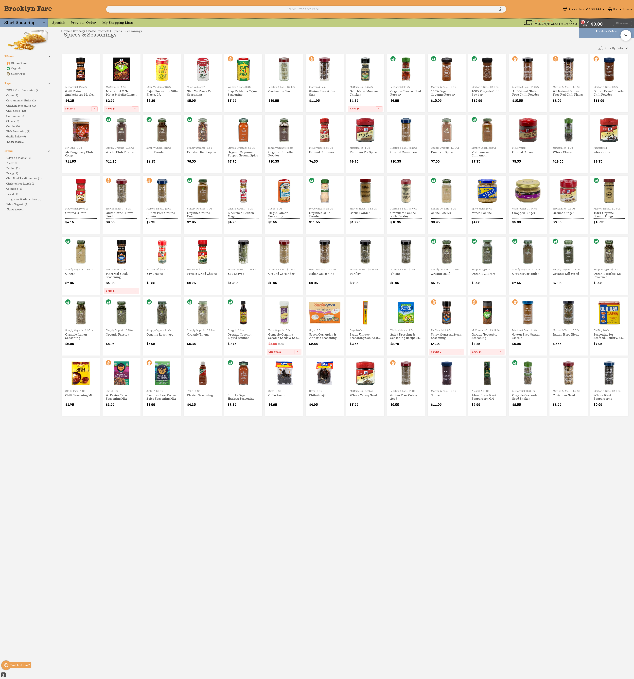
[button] (583, 9)
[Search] (501, 9)
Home (65, 31)
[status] (586, 23)
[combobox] (306, 9)
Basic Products (99, 31)
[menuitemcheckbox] (28, 63)
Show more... (15, 142)
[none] (81, 83)
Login (629, 9)
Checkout (622, 23)
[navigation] (24, 23)
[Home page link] (28, 9)
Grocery (79, 31)
